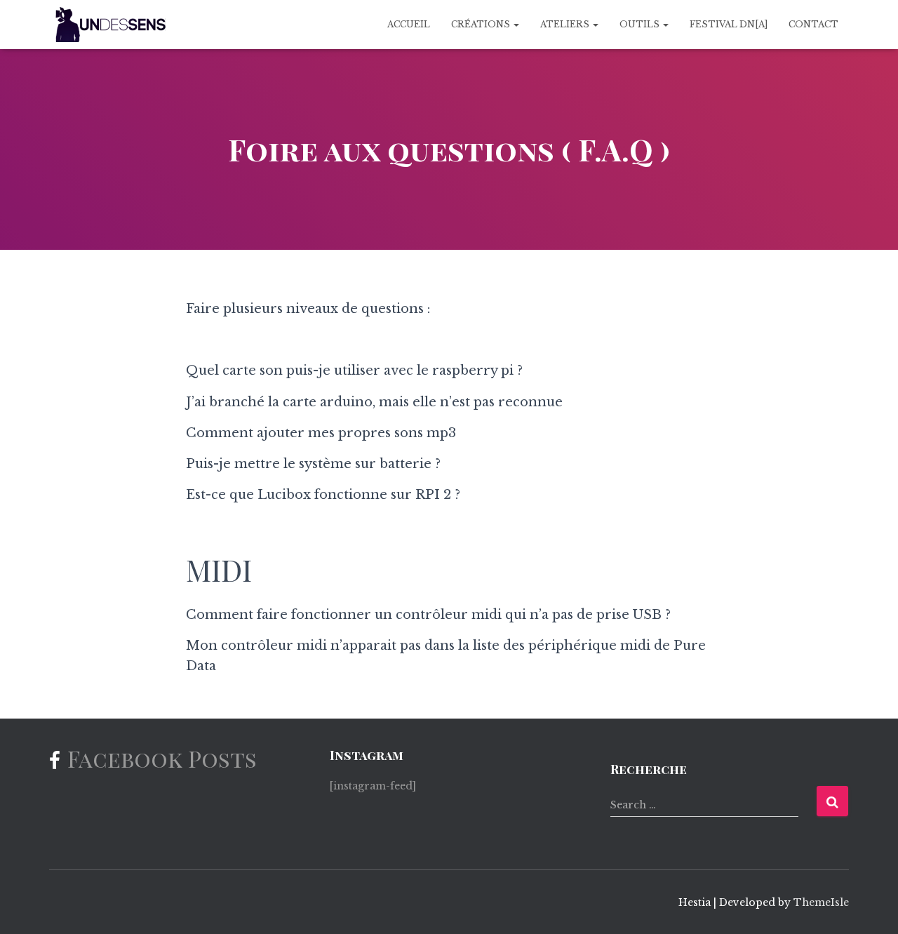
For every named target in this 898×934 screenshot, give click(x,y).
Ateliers (565, 24)
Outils (640, 24)
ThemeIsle (821, 902)
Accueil (408, 24)
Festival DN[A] (729, 24)
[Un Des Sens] (108, 24)
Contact (813, 24)
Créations (481, 24)
